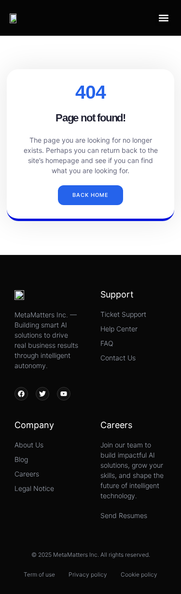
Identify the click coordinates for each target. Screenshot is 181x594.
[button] (163, 18)
